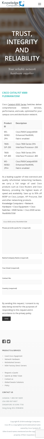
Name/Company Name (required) (15, 258)
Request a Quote (11, 372)
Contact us (9, 379)
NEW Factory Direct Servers (16, 365)
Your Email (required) (10, 268)
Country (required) (9, 288)
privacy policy (25, 313)
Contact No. (6, 278)
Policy (7, 385)
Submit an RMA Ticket (13, 376)
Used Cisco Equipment (13, 356)
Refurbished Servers (12, 362)
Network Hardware (12, 359)
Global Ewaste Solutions (14, 382)
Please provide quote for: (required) (16, 228)
